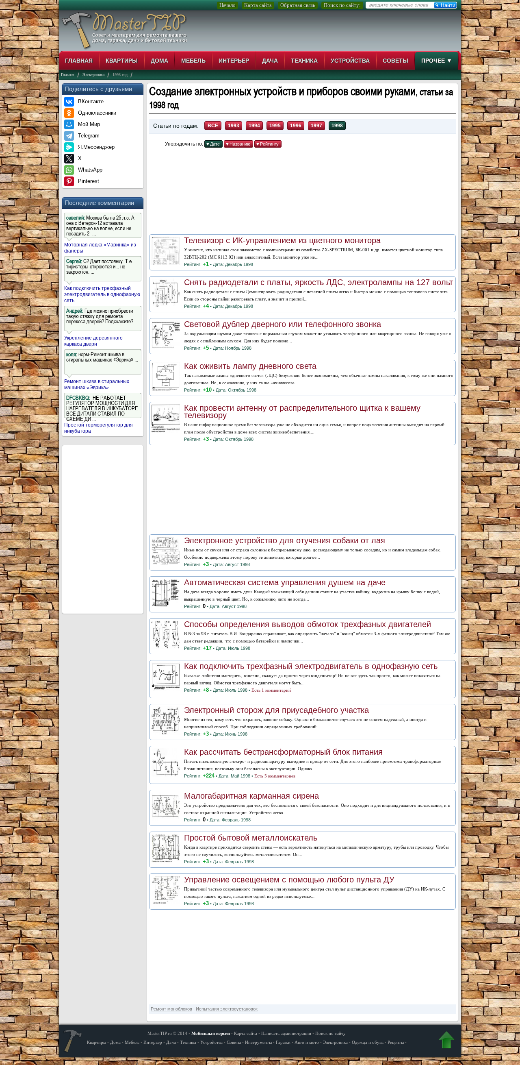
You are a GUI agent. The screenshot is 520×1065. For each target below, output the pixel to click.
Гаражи (283, 1042)
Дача (270, 60)
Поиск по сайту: (342, 5)
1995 (275, 125)
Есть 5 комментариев (274, 775)
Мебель (193, 60)
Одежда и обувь (368, 1042)
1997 (316, 125)
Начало (227, 5)
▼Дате (213, 144)
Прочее (436, 60)
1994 (254, 125)
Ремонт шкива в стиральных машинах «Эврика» (96, 384)
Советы (395, 60)
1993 (233, 125)
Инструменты (258, 1042)
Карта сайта (258, 5)
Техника (304, 60)
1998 (337, 125)
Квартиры (122, 60)
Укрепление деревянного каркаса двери (93, 341)
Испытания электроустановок (227, 1008)
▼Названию (237, 144)
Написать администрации (286, 1033)
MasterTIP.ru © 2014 (167, 1033)
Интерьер (234, 60)
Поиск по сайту (330, 1033)
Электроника (335, 1042)
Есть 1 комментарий (271, 690)
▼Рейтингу (267, 144)
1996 (295, 125)
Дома (159, 60)
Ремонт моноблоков (171, 1008)
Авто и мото (307, 1042)
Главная (79, 60)
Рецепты (396, 1042)
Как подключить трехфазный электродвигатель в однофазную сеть (102, 294)
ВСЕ (213, 125)
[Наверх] (446, 1041)
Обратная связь (297, 5)
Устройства (350, 60)
